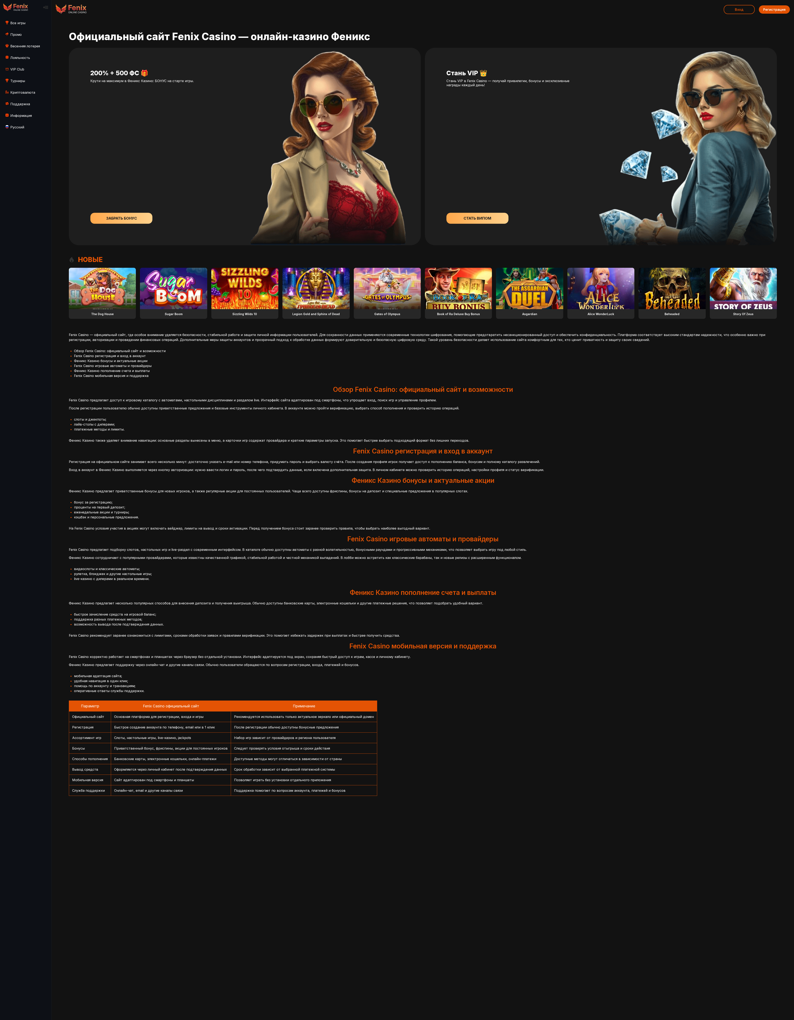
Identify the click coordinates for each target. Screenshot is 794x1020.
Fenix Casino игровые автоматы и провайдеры (113, 366)
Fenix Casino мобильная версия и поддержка (111, 376)
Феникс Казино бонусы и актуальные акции (110, 361)
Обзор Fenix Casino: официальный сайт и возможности (120, 351)
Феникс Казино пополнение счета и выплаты (112, 371)
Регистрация (774, 9)
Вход (739, 9)
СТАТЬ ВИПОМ (477, 218)
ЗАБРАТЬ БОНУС (121, 218)
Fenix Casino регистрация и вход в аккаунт (110, 356)
